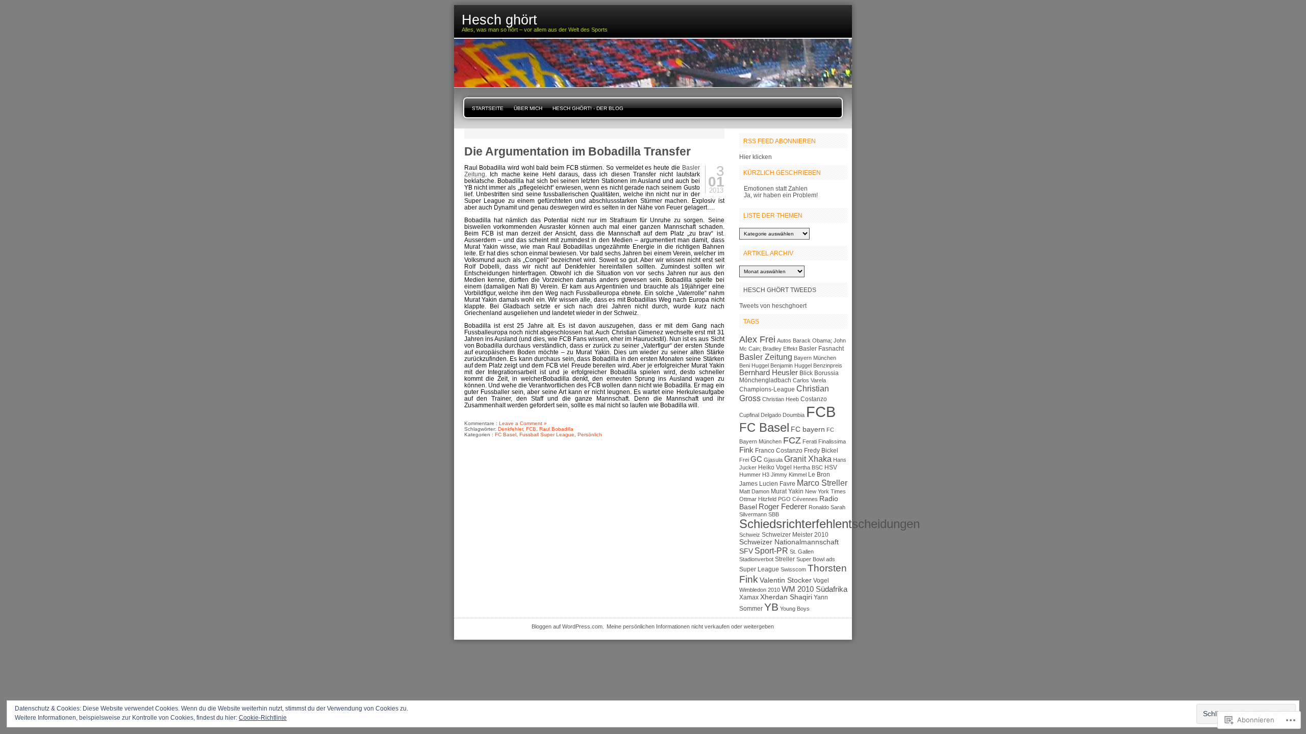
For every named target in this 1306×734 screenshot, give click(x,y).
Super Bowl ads (815, 559)
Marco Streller (822, 482)
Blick (806, 373)
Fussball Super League (546, 434)
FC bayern (808, 429)
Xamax (749, 597)
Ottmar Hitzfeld (757, 499)
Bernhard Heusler (768, 373)
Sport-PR (771, 550)
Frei (744, 460)
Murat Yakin (787, 491)
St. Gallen (802, 551)
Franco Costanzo (778, 450)
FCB (531, 429)
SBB (773, 514)
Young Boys (795, 609)
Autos (784, 340)
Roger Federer (783, 507)
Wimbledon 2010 (759, 590)
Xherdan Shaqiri (786, 597)
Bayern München (815, 358)
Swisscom (793, 569)
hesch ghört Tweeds (779, 289)
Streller (785, 559)
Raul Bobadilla (556, 429)
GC (756, 459)
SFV (746, 551)
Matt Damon (754, 491)
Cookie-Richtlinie (263, 717)
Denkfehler (510, 429)
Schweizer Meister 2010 (795, 534)
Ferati (809, 441)
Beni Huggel (754, 365)
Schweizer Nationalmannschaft (789, 542)
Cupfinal (749, 415)
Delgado (771, 415)
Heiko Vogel (775, 467)
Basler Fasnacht (821, 348)
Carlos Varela (809, 380)
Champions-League (767, 389)
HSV (830, 467)
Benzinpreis (827, 365)
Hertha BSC (808, 467)
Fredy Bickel (821, 450)
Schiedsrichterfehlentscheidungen (829, 524)
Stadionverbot (756, 559)
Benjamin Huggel (791, 365)
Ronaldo (819, 507)
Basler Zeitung (765, 356)
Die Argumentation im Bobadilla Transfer (577, 151)
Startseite (488, 108)
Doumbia (794, 415)
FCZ (792, 440)
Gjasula (773, 460)
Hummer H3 (754, 474)
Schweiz (749, 535)
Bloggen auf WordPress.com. (568, 626)
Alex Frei (757, 339)
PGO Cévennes (798, 499)
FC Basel (505, 434)
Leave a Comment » (523, 423)
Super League (759, 569)
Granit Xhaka (808, 458)
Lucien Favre (777, 483)
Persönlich (589, 434)
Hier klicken (755, 156)
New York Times (825, 491)
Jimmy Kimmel (789, 474)
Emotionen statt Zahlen (776, 188)
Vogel (821, 580)
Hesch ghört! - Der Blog (587, 108)
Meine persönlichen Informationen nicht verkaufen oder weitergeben (690, 626)
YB (771, 607)
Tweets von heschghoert (773, 305)
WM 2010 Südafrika (814, 589)
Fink (746, 450)
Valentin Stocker (786, 580)
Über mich (528, 108)
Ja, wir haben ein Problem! (781, 195)
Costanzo (813, 399)
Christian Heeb (780, 399)
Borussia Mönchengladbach (789, 377)
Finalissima (832, 441)
